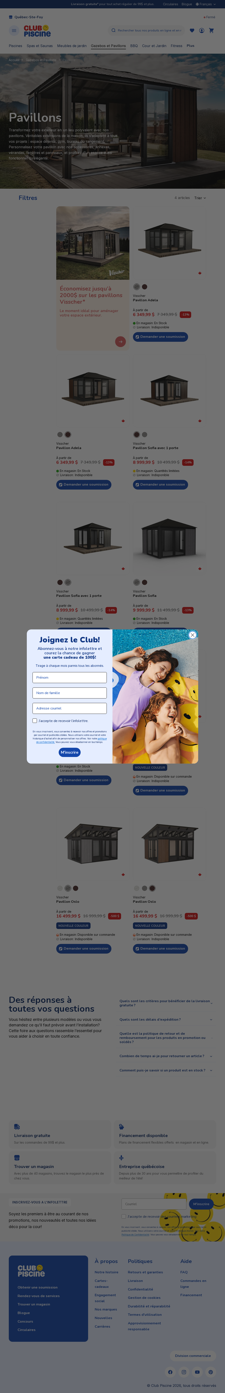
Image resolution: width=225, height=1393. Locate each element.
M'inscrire (69, 752)
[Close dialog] (192, 635)
